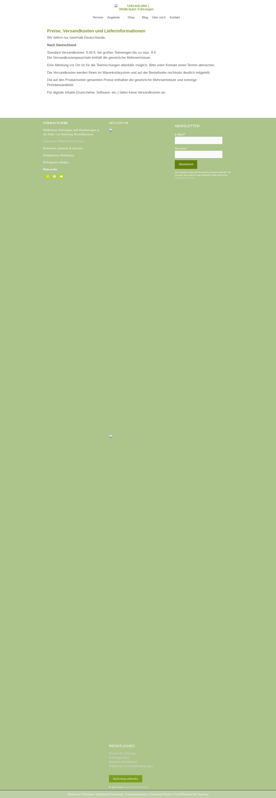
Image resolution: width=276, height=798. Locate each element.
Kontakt (175, 17)
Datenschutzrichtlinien (184, 178)
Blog (145, 17)
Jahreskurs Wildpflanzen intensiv (64, 141)
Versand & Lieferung (122, 753)
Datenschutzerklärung (136, 786)
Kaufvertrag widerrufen (125, 778)
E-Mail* (180, 134)
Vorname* (181, 148)
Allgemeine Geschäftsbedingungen (131, 766)
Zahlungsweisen (119, 757)
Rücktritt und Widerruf (123, 761)
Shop (130, 17)
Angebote (113, 17)
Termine (98, 17)
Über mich (159, 17)
